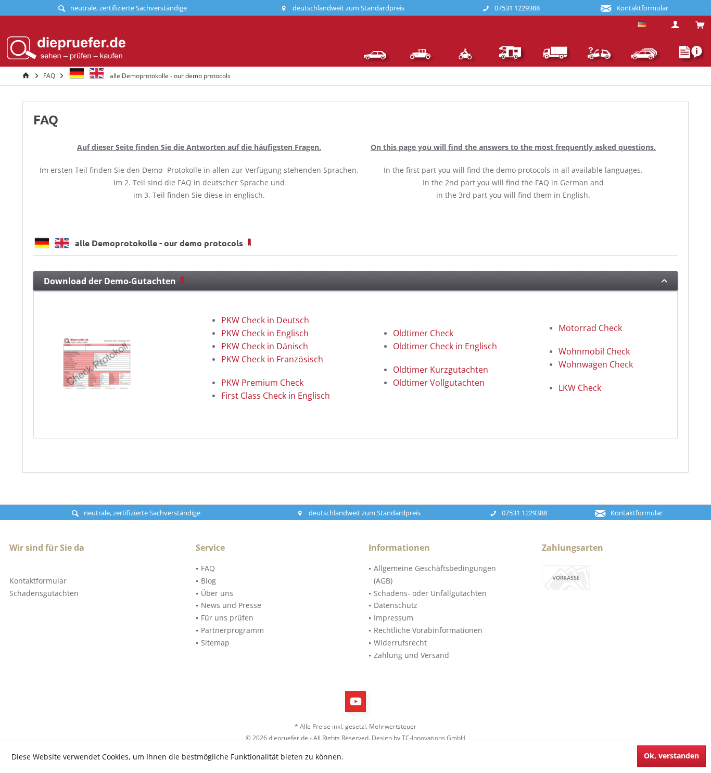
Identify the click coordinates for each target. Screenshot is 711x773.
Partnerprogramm (232, 630)
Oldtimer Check (423, 333)
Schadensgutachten (44, 593)
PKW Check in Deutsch (265, 320)
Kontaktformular (38, 581)
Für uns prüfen (227, 618)
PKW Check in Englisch (265, 333)
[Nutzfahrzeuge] (556, 54)
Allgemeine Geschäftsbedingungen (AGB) (435, 574)
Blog (208, 581)
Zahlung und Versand (411, 655)
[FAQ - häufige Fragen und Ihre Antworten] (686, 54)
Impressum (393, 618)
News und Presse (231, 605)
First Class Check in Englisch (275, 395)
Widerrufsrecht (400, 643)
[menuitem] (695, 25)
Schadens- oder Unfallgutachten (430, 593)
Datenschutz (395, 605)
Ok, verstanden (671, 756)
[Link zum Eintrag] (182, 281)
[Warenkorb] (699, 25)
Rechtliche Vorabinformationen (428, 630)
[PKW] (376, 54)
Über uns (217, 593)
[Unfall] (600, 54)
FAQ (208, 568)
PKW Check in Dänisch (264, 346)
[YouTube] (355, 701)
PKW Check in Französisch (272, 359)
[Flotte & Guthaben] (645, 54)
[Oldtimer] (421, 54)
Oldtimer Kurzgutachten (440, 369)
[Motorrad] (466, 54)
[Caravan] (511, 54)
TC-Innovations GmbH (433, 737)
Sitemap (215, 643)
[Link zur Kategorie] (249, 242)
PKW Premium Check (262, 382)
